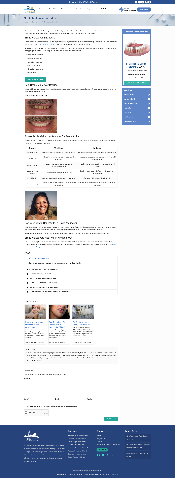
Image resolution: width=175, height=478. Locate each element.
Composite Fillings (130, 121)
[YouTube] (139, 2)
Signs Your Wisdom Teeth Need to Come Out (137, 437)
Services (35, 22)
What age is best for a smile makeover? (43, 269)
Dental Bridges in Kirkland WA (77, 442)
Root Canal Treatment (131, 103)
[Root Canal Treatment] (149, 104)
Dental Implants (129, 94)
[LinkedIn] (142, 2)
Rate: (94, 2)
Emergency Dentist (130, 99)
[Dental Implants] (149, 95)
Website (89, 399)
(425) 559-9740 (130, 10)
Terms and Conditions (75, 474)
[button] (71, 258)
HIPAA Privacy (104, 474)
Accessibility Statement (91, 474)
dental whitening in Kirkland (46, 44)
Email (57, 399)
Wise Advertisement (95, 471)
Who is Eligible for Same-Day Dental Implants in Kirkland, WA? (138, 446)
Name (26, 399)
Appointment (144, 9)
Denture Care (128, 108)
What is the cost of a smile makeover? (43, 283)
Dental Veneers (129, 117)
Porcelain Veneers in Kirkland (77, 451)
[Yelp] (149, 2)
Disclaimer (114, 474)
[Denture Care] (149, 108)
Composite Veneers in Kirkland (78, 448)
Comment (27, 378)
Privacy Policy (61, 474)
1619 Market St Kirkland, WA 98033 (79, 2)
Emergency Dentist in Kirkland (77, 454)
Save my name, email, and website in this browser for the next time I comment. (52, 407)
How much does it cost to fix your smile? (43, 287)
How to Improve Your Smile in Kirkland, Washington (34, 324)
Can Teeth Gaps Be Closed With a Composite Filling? (57, 324)
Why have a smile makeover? (39, 258)
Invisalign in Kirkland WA (76, 445)
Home (26, 22)
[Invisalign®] (149, 113)
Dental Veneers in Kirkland (76, 457)
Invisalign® (127, 112)
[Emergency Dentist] (149, 99)
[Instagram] (146, 2)
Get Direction (102, 450)
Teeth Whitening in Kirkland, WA (78, 435)
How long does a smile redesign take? (43, 278)
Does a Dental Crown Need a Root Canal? (137, 454)
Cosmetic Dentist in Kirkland (77, 439)
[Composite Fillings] (149, 121)
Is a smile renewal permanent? (40, 274)
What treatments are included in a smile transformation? (49, 292)
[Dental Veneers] (149, 117)
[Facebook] (136, 2)
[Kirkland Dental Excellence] (29, 9)
